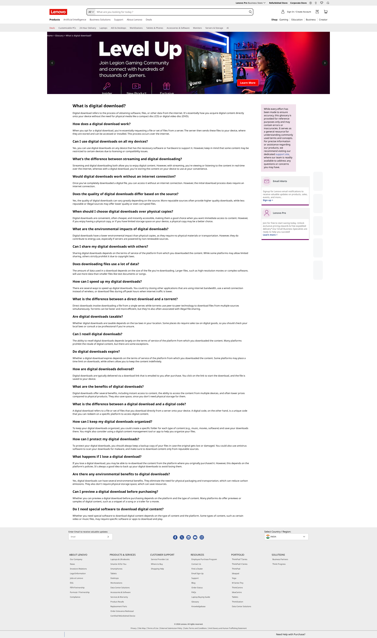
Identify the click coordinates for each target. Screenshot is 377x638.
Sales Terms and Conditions (195, 628)
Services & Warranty (119, 597)
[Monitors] (203, 28)
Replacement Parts (118, 606)
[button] (310, 3)
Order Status (197, 587)
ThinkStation (237, 601)
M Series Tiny (237, 582)
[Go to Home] (58, 12)
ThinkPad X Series (239, 564)
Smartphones (116, 568)
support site (282, 154)
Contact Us (196, 564)
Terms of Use (153, 628)
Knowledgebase (198, 606)
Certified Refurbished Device (122, 615)
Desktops (114, 578)
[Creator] (328, 19)
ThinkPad (236, 568)
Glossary (59, 35)
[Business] (317, 19)
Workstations (116, 582)
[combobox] (91, 12)
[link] (316, 3)
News (72, 564)
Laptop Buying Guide (200, 597)
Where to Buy (157, 564)
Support (195, 578)
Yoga (234, 578)
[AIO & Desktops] (127, 28)
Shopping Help (157, 568)
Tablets (113, 573)
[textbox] (287, 536)
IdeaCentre (237, 592)
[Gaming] (289, 19)
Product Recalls (117, 601)
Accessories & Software (120, 592)
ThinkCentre (237, 587)
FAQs (193, 592)
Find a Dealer (197, 568)
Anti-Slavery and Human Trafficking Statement (228, 628)
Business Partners (280, 559)
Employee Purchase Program (204, 559)
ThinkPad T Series (239, 559)
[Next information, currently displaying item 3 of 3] (325, 63)
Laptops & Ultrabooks (120, 559)
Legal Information (78, 573)
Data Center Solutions (120, 587)
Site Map (142, 628)
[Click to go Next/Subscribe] (108, 537)
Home (50, 35)
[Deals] (56, 28)
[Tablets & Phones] (164, 28)
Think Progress (279, 564)
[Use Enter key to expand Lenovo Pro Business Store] (264, 3)
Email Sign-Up (197, 573)
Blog (193, 582)
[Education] (303, 19)
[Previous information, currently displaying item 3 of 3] (52, 63)
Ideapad (235, 573)
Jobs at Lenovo (76, 578)
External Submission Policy (171, 628)
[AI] (230, 28)
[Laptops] (108, 28)
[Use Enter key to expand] (313, 12)
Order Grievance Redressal (122, 611)
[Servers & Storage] (224, 28)
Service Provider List (160, 559)
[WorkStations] (144, 28)
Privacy (134, 628)
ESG (71, 582)
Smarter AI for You (118, 564)
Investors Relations (78, 568)
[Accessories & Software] (191, 28)
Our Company (76, 559)
